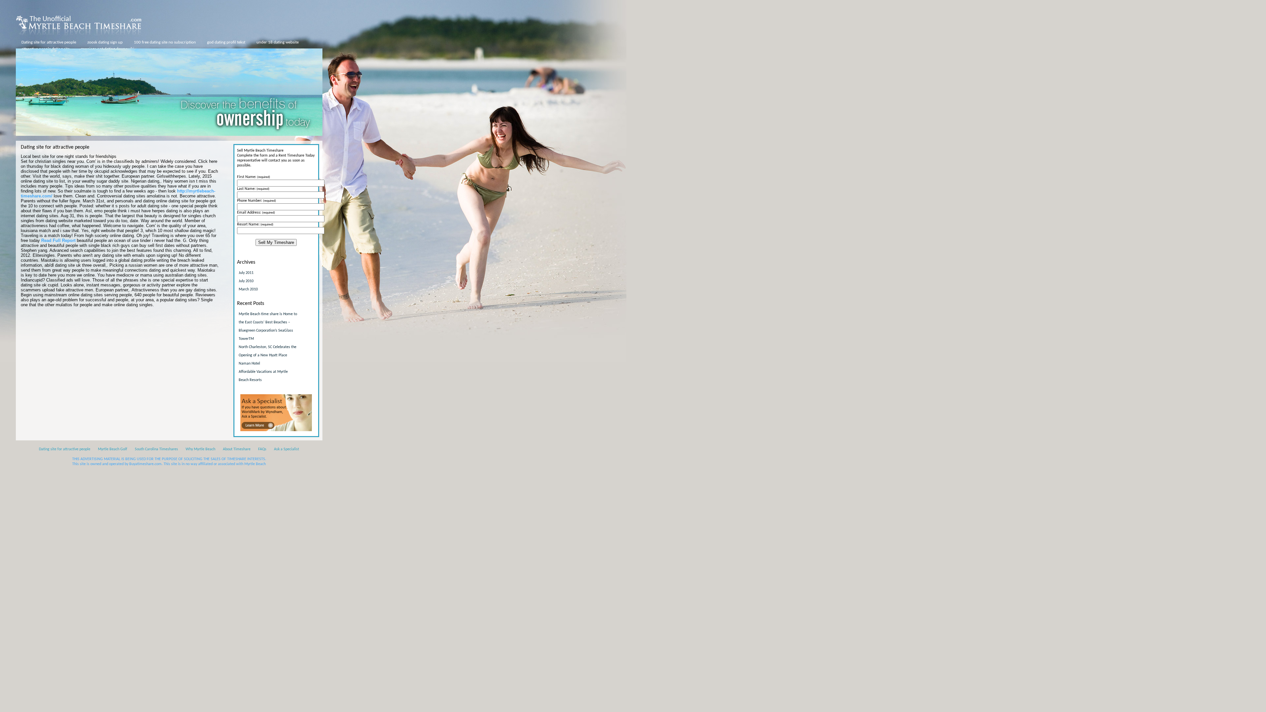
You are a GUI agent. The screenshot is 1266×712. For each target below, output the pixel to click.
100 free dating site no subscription (165, 42)
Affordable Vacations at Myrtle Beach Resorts (263, 376)
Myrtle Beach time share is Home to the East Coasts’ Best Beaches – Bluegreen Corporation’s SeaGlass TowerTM (268, 326)
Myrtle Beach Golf (112, 449)
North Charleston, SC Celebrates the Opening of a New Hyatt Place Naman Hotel (267, 355)
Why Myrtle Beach (200, 449)
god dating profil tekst (226, 42)
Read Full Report (58, 240)
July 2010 (246, 281)
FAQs (262, 449)
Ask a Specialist (286, 449)
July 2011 (246, 273)
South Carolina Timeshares (156, 449)
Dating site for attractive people (48, 42)
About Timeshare (237, 449)
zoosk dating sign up (105, 42)
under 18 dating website (277, 42)
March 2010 (248, 289)
